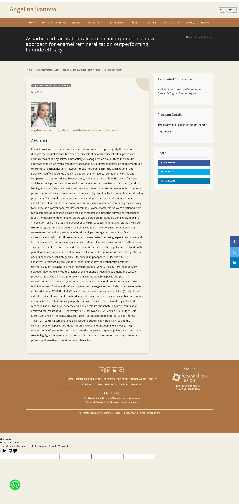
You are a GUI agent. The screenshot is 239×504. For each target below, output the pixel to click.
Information (115, 22)
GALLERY (123, 384)
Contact (151, 22)
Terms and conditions (149, 412)
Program (94, 22)
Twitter (169, 171)
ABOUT (153, 379)
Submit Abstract (171, 22)
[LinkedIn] (114, 370)
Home (33, 22)
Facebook (169, 162)
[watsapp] (15, 484)
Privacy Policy (129, 412)
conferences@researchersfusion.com (119, 397)
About (135, 22)
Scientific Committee (54, 22)
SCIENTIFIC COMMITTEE (88, 379)
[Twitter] (108, 370)
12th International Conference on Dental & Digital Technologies (68, 69)
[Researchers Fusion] (189, 377)
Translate (234, 12)
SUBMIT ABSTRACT (106, 384)
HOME (69, 379)
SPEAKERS (109, 379)
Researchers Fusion (110, 412)
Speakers (77, 22)
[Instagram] (121, 370)
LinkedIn (169, 180)
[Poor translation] (12, 451)
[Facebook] (102, 370)
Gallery (190, 22)
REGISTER (136, 384)
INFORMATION (138, 379)
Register (204, 22)
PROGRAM (122, 379)
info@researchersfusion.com (122, 402)
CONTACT (87, 384)
